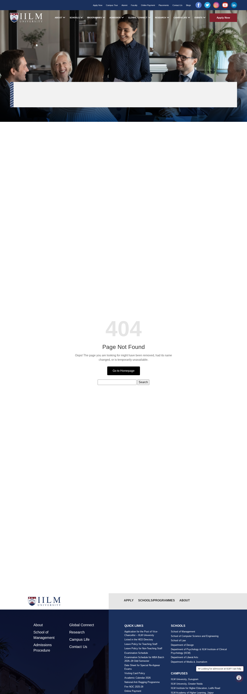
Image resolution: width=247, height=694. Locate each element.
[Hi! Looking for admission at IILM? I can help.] (238, 677)
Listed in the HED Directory (138, 639)
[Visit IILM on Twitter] (207, 5)
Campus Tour (112, 5)
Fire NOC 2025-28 (133, 686)
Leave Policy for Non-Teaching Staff (143, 648)
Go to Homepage (124, 370)
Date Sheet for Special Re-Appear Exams (142, 667)
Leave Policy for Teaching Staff (140, 644)
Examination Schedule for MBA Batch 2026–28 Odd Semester (144, 659)
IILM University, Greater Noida (187, 683)
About (58, 17)
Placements (164, 5)
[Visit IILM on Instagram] (216, 5)
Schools (75, 17)
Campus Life (180, 17)
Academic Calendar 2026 (137, 677)
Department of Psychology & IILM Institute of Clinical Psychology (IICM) (199, 651)
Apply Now (97, 5)
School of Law (178, 640)
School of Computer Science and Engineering (194, 636)
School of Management (44, 635)
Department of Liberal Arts (184, 657)
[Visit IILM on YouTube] (225, 5)
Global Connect (137, 17)
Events (198, 17)
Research (160, 17)
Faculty (134, 5)
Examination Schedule (136, 653)
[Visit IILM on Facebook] (198, 5)
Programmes (94, 17)
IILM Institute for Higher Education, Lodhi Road (195, 688)
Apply (129, 600)
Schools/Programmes (156, 600)
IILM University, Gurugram (184, 679)
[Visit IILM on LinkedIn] (234, 5)
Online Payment (148, 5)
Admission (115, 17)
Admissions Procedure (42, 647)
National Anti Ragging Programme (142, 682)
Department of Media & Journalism (189, 661)
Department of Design (182, 645)
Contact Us (177, 5)
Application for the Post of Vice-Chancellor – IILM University (141, 633)
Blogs (188, 5)
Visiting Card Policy (134, 673)
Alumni (124, 5)
